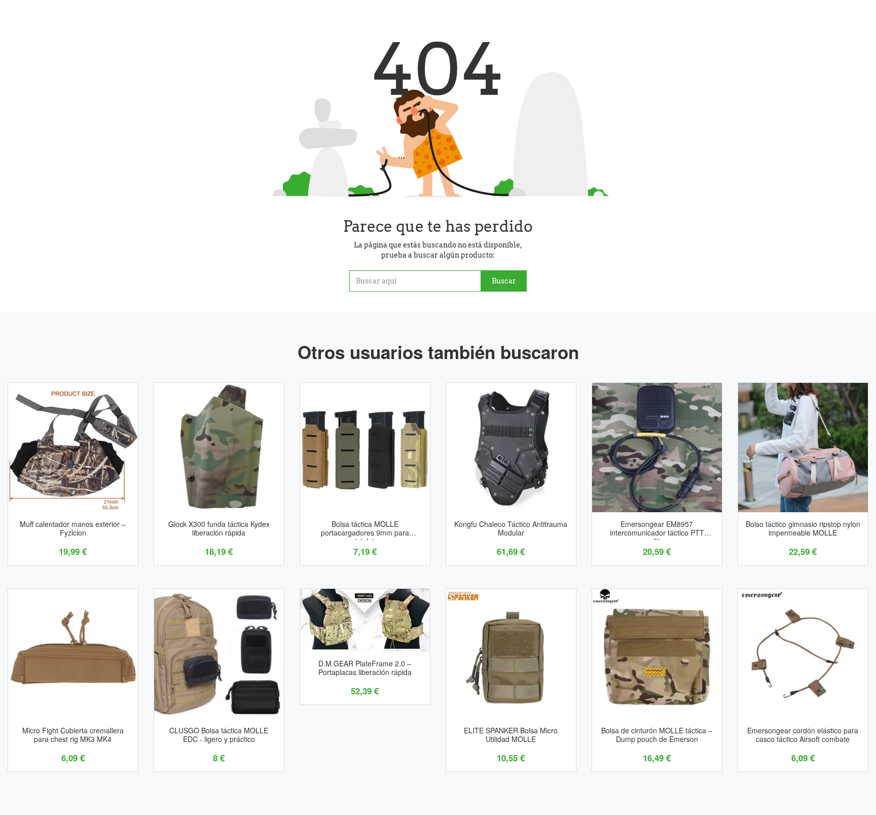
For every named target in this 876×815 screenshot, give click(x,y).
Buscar (504, 281)
